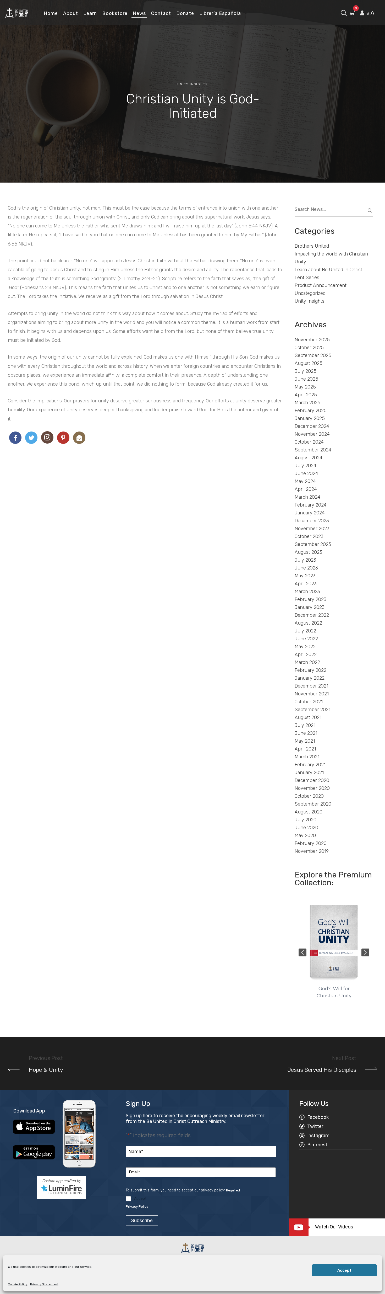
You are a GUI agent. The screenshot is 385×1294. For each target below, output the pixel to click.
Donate (185, 13)
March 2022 (307, 662)
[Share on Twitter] (31, 438)
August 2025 (308, 363)
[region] (334, 952)
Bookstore (115, 13)
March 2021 (307, 757)
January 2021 (309, 772)
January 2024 (310, 513)
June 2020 (306, 827)
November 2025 (312, 340)
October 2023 (309, 536)
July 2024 (305, 465)
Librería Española (220, 13)
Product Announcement (320, 285)
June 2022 (306, 639)
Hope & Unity (46, 1069)
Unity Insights (192, 84)
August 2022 (308, 623)
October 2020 (309, 796)
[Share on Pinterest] (63, 438)
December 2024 (312, 426)
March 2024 (307, 497)
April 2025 (306, 395)
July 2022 (305, 631)
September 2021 (312, 709)
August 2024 (308, 458)
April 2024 (306, 489)
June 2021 (306, 733)
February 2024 (311, 505)
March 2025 (307, 403)
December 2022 (312, 615)
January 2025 (310, 418)
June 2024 (306, 473)
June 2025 (306, 379)
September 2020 (313, 804)
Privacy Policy (137, 1206)
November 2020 (312, 788)
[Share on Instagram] (47, 437)
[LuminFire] (61, 1189)
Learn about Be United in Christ (328, 270)
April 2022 (306, 654)
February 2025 (311, 410)
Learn (90, 13)
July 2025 (305, 371)
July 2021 (305, 725)
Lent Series (307, 277)
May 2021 (305, 741)
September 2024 (313, 450)
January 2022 (309, 678)
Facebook (318, 1117)
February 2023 (310, 599)
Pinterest (317, 1145)
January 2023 (309, 607)
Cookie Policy (18, 1284)
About (70, 13)
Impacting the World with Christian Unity (331, 258)
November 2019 (312, 851)
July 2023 (305, 560)
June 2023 (306, 568)
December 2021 (311, 686)
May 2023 (305, 576)
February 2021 (310, 765)
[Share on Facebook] (15, 438)
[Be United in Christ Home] (16, 12)
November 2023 (312, 528)
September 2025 (313, 355)
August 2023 (308, 552)
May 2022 (305, 646)
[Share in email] (79, 438)
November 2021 (312, 694)
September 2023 (313, 544)
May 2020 (305, 835)
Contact (161, 13)
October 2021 (309, 702)
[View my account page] (362, 13)
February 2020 (311, 843)
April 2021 (305, 749)
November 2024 (312, 434)
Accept (344, 1270)
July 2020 (305, 820)
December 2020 (312, 780)
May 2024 (305, 481)
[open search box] (343, 12)
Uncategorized (310, 293)
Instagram (318, 1135)
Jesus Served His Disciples (321, 1069)
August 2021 (308, 717)
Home (51, 13)
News (139, 13)
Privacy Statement (44, 1284)
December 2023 (312, 521)
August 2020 (308, 812)
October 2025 (309, 347)
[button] (302, 952)
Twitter (315, 1126)
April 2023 (306, 584)
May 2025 (305, 387)
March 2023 (307, 591)
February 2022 (310, 670)
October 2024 (309, 442)
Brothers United (312, 246)
